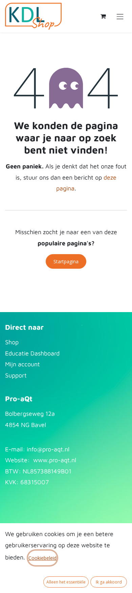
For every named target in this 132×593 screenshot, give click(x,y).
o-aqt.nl (58, 449)
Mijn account (22, 364)
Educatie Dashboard (32, 353)
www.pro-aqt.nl (54, 460)
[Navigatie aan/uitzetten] (120, 16)
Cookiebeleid (42, 558)
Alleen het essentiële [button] (66, 582)
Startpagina (66, 261)
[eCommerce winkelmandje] (103, 16)
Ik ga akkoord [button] (109, 582)
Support (16, 375)
